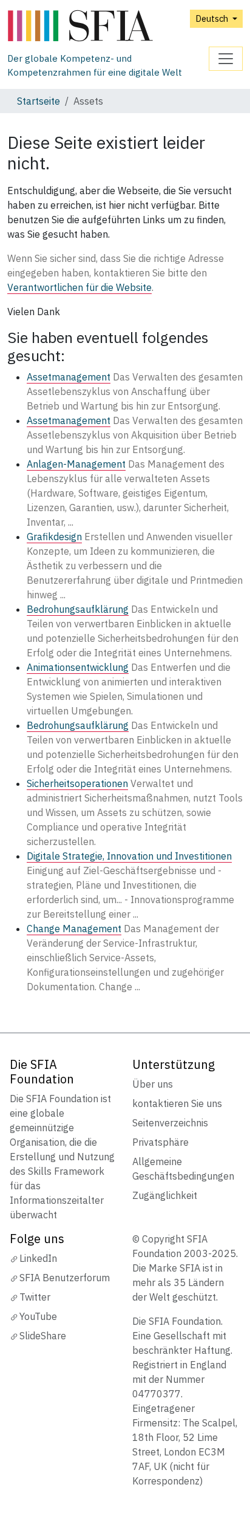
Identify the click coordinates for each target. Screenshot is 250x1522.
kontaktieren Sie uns (177, 1103)
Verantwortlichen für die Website (79, 287)
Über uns (152, 1084)
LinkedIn (38, 1258)
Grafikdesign (54, 537)
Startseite (38, 101)
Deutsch (212, 18)
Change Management (74, 929)
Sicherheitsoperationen (77, 783)
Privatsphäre (160, 1142)
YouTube (38, 1316)
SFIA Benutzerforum (64, 1278)
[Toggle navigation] (226, 59)
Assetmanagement (68, 377)
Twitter (34, 1297)
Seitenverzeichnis (170, 1123)
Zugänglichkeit (164, 1195)
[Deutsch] (108, 26)
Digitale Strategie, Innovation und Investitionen (129, 856)
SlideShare (42, 1336)
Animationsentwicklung (78, 667)
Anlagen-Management (76, 464)
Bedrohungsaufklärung (78, 609)
